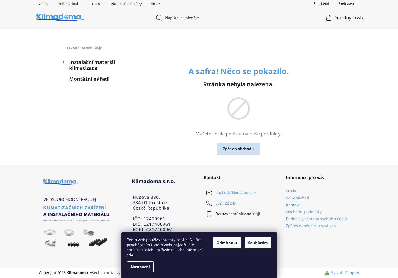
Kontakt (94, 3)
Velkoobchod (68, 3)
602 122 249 (225, 203)
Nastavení (140, 266)
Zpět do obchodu (238, 148)
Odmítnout (227, 242)
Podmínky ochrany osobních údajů (316, 218)
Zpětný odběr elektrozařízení (311, 225)
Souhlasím (258, 242)
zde (130, 255)
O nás (43, 3)
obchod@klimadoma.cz (235, 192)
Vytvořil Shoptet (345, 272)
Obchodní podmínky (126, 3)
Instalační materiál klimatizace (92, 65)
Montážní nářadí (89, 79)
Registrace (346, 3)
